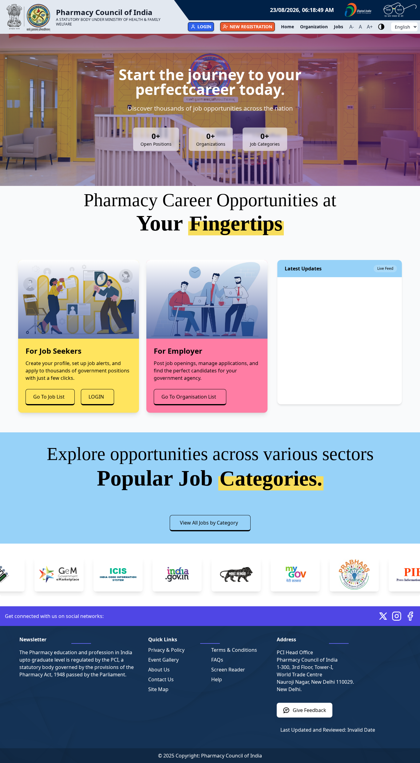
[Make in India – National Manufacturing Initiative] (211, 574)
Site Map (158, 689)
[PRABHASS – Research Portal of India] (329, 574)
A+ (370, 26)
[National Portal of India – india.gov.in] (152, 574)
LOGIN (96, 396)
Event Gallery (163, 659)
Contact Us (161, 679)
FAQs (217, 659)
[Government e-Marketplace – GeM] (34, 574)
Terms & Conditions (234, 650)
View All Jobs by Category (209, 522)
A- (351, 26)
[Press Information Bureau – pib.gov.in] (388, 574)
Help (216, 679)
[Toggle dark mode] (381, 26)
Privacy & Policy (166, 650)
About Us (159, 669)
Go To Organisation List (188, 396)
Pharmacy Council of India (231, 755)
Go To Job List (49, 396)
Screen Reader (228, 669)
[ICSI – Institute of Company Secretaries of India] (93, 574)
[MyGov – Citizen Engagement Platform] (270, 574)
